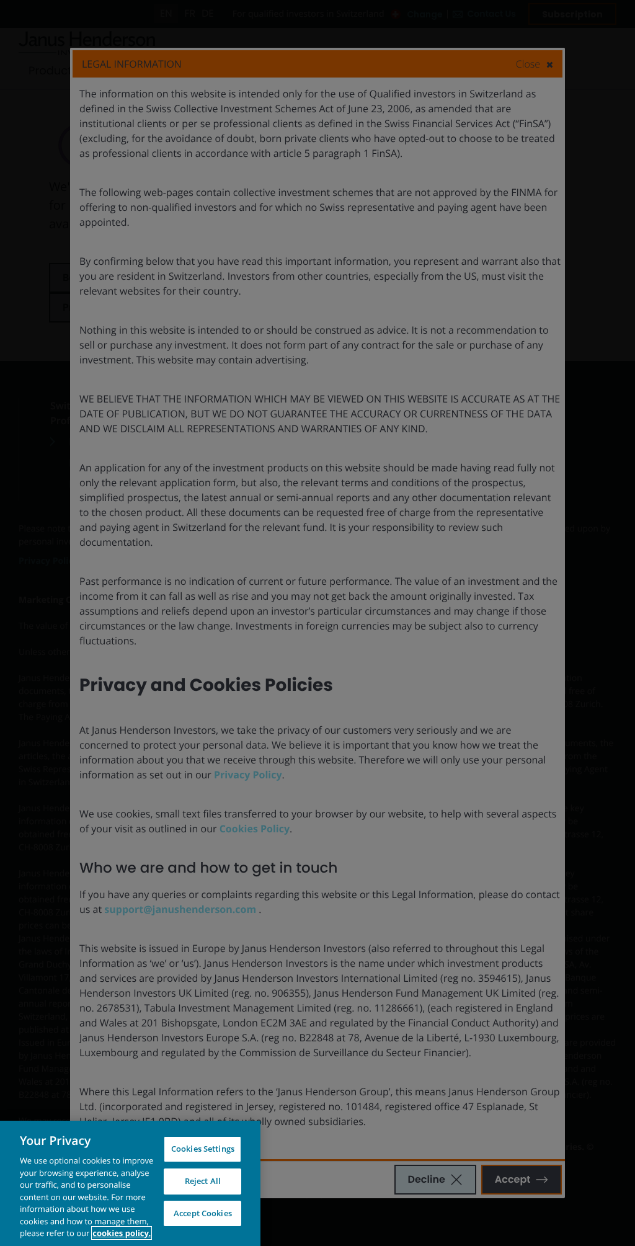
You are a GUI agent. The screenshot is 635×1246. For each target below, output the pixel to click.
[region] (130, 1183)
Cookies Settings (202, 1148)
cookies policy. (121, 1233)
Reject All (203, 1180)
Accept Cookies (203, 1213)
